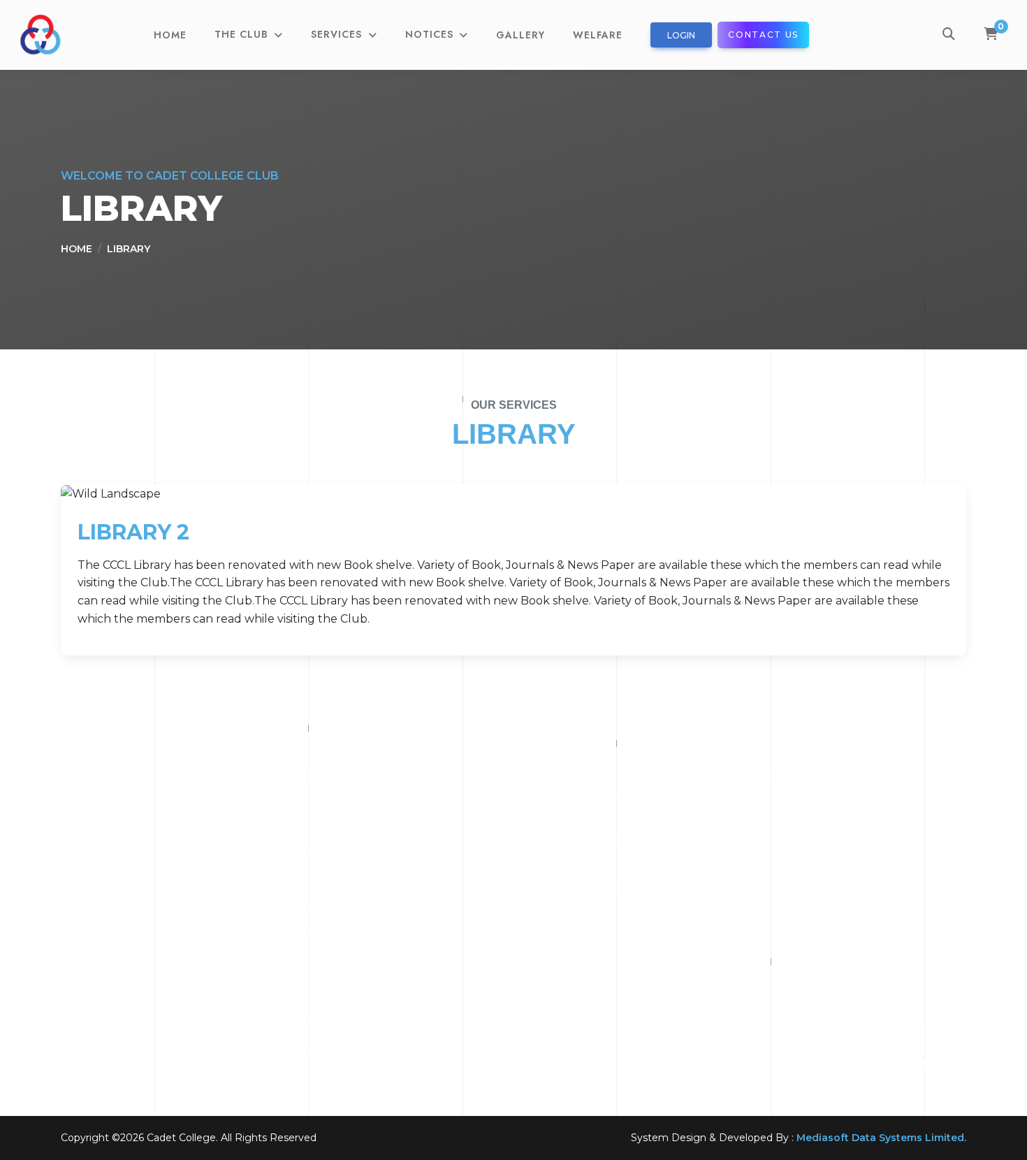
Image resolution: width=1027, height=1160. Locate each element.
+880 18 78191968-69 (579, 839)
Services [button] (338, 34)
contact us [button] (763, 34)
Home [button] (170, 35)
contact (313, 1023)
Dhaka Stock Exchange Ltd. (368, 965)
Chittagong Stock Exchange (370, 994)
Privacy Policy (329, 1052)
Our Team (320, 878)
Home (76, 248)
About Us (317, 849)
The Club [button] (243, 34)
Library (128, 248)
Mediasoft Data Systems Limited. (881, 1137)
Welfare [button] (597, 35)
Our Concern (328, 820)
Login (681, 35)
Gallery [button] (520, 35)
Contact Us (322, 907)
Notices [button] (431, 34)
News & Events (332, 936)
